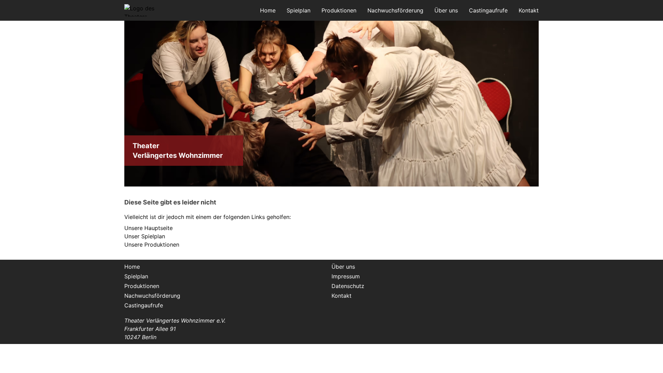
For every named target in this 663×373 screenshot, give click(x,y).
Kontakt (529, 10)
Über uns (446, 10)
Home (268, 10)
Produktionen (338, 10)
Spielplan (298, 10)
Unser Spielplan (144, 236)
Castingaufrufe (488, 10)
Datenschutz (348, 286)
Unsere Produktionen (151, 244)
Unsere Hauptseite (148, 227)
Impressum (346, 276)
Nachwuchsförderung (395, 10)
